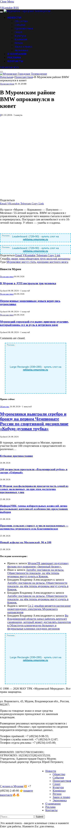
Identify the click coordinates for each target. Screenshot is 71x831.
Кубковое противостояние (16, 455)
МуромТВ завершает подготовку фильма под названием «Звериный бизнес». (38, 565)
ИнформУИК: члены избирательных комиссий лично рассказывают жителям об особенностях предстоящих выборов (34, 508)
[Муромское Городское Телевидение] (27, 11)
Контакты (15, 61)
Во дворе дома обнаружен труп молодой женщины (38, 258)
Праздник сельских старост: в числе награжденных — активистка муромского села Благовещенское (34, 527)
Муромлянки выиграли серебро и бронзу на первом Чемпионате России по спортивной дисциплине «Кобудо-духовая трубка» (34, 421)
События (20, 25)
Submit (39, 816)
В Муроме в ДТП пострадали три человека (28, 283)
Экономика (21, 50)
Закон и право (23, 46)
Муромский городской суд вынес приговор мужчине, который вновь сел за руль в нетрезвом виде (34, 323)
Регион (19, 43)
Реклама (14, 57)
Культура (20, 35)
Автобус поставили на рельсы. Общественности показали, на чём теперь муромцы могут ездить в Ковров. (35, 573)
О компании (17, 54)
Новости (14, 17)
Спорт (18, 32)
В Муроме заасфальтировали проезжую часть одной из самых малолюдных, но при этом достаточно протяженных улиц (34, 489)
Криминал (21, 39)
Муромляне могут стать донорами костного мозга (37, 261)
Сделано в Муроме (11, 786)
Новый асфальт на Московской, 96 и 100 (25, 542)
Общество (21, 21)
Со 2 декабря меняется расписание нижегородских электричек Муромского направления (39, 609)
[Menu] (1, 12)
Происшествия (24, 28)
